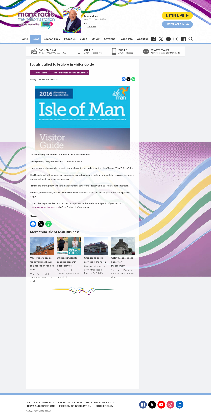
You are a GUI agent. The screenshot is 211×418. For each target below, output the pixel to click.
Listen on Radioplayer (93, 53)
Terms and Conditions (41, 406)
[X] (161, 39)
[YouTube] (168, 39)
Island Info (126, 38)
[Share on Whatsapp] (133, 79)
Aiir (49, 410)
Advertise (110, 38)
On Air (95, 38)
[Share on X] (128, 79)
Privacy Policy (102, 402)
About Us (142, 38)
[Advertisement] (84, 339)
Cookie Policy (104, 406)
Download (92, 27)
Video (83, 38)
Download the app (125, 53)
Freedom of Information (75, 406)
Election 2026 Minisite (40, 402)
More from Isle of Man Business (71, 72)
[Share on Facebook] (124, 79)
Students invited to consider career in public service (67, 261)
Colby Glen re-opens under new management (122, 261)
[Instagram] (176, 39)
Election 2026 (51, 38)
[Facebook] (153, 39)
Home (24, 38)
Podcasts (70, 38)
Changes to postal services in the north (95, 259)
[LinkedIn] (183, 39)
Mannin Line (91, 16)
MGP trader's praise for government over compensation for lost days (42, 263)
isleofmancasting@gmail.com (44, 207)
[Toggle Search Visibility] (190, 39)
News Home (40, 72)
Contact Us (81, 402)
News (35, 38)
